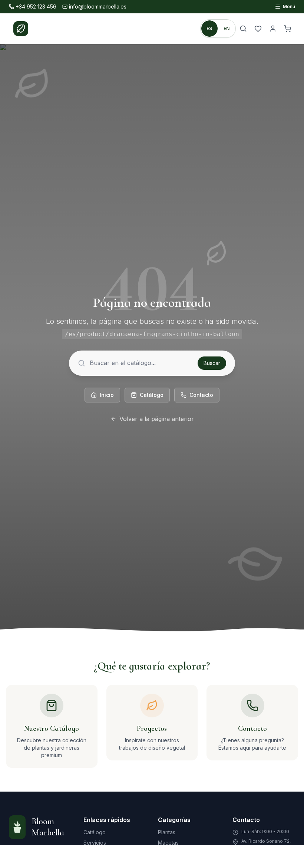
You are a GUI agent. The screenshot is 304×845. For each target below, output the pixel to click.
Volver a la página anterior (156, 418)
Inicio (107, 395)
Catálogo (151, 395)
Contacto (201, 395)
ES (209, 28)
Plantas (166, 832)
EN (227, 28)
